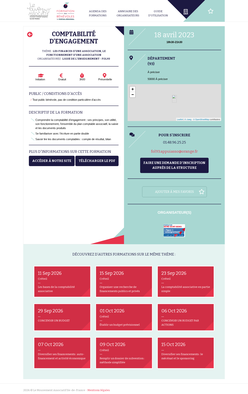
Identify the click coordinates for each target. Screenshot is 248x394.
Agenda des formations (98, 13)
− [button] (132, 94)
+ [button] (132, 89)
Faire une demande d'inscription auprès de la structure (174, 165)
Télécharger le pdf (97, 161)
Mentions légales (99, 390)
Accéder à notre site (51, 161)
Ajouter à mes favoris (174, 192)
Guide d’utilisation (158, 13)
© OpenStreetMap (201, 119)
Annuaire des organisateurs (128, 13)
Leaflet (180, 119)
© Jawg (188, 119)
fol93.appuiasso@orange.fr (174, 151)
